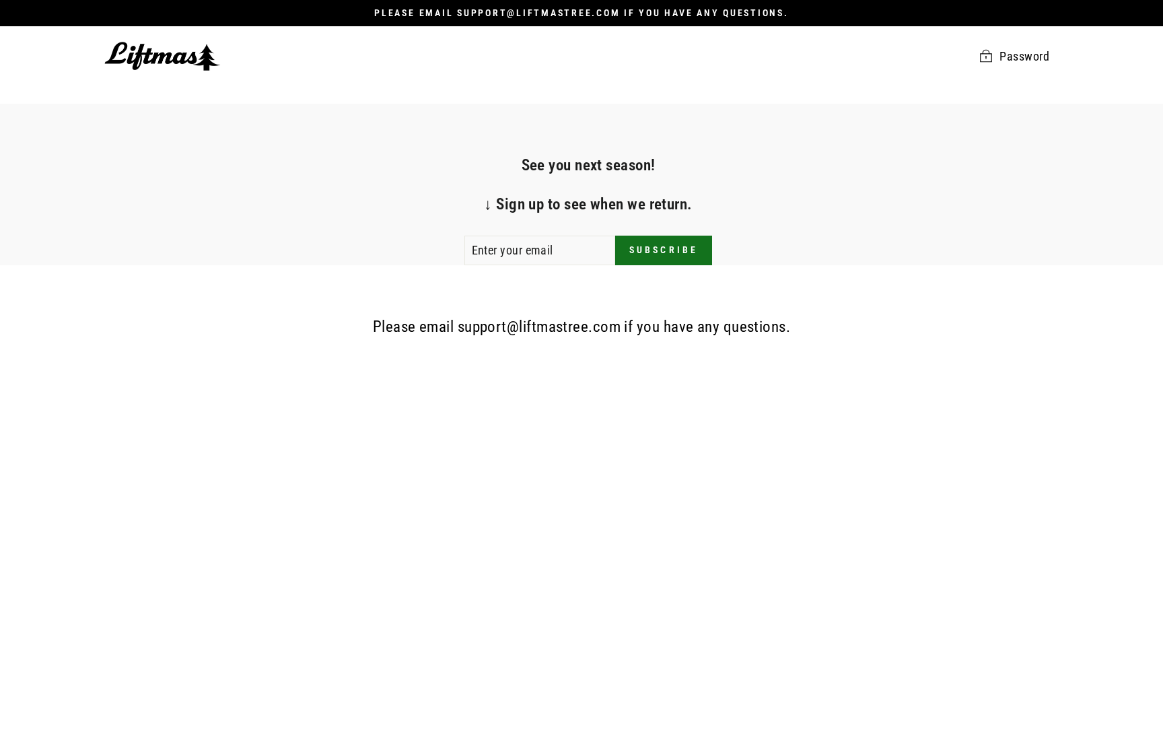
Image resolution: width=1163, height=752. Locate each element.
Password (1024, 56)
